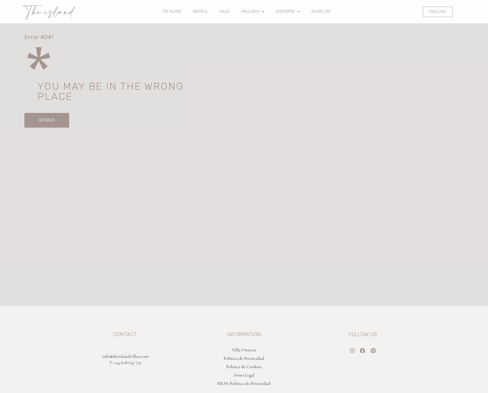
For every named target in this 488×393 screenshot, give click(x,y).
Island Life (321, 11)
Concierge (285, 11)
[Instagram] (352, 350)
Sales (224, 11)
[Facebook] (362, 350)
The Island (171, 11)
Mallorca (250, 11)
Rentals (200, 11)
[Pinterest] (373, 350)
